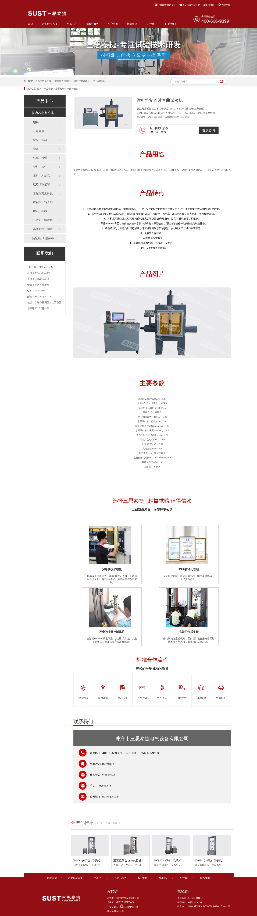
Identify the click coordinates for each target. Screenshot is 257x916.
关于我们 (151, 23)
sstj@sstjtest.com (43, 296)
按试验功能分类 (43, 238)
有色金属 (38, 131)
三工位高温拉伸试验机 (127, 860)
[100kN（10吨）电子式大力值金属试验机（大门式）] (212, 845)
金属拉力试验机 (43, 81)
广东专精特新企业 (191, 5)
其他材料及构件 (43, 228)
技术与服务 (92, 23)
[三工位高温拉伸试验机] (130, 845)
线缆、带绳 (40, 157)
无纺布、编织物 (43, 220)
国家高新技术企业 (167, 5)
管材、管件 (40, 166)
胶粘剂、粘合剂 (43, 202)
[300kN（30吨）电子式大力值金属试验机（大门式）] (171, 845)
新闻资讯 (132, 23)
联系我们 (170, 23)
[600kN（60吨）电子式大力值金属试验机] (90, 845)
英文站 (211, 5)
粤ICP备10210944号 (125, 902)
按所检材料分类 (63, 88)
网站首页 (52, 878)
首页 (30, 23)
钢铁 (75, 88)
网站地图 (226, 5)
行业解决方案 (50, 23)
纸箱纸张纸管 (41, 184)
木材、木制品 (41, 175)
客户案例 (113, 23)
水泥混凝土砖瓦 (43, 193)
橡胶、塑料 (40, 140)
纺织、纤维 (40, 211)
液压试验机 (99, 81)
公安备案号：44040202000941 (122, 907)
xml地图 (120, 911)
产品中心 (71, 23)
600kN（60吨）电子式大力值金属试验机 (97, 860)
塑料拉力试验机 (82, 81)
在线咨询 (208, 130)
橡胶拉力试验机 (62, 81)
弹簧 (36, 148)
